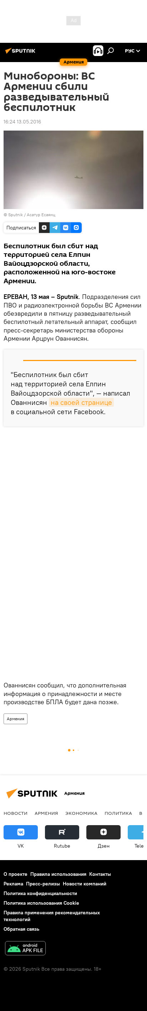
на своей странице (81, 402)
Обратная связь (21, 929)
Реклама (13, 883)
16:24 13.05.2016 (22, 121)
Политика (118, 813)
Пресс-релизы (43, 883)
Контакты (100, 874)
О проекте (15, 874)
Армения (15, 718)
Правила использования (58, 874)
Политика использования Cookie (41, 903)
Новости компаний (84, 883)
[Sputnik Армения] (21, 53)
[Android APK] (25, 949)
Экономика (81, 813)
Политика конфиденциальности (40, 893)
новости (15, 813)
